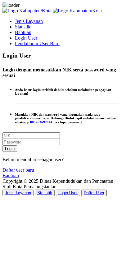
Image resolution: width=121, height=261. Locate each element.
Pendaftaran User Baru (37, 43)
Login (10, 148)
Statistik (22, 26)
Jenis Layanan (29, 21)
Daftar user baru (18, 170)
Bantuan (23, 32)
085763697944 (41, 122)
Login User (26, 38)
